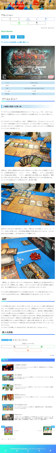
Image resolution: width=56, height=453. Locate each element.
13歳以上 (16, 339)
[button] (37, 23)
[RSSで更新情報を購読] (28, 350)
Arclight (25, 339)
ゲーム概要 (5, 36)
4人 (21, 339)
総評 (13, 36)
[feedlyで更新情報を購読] (41, 346)
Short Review (5, 339)
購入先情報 (20, 36)
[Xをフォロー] (14, 346)
